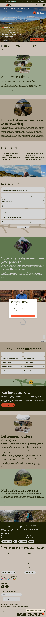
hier (24, 308)
